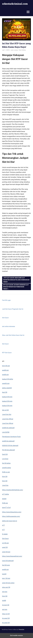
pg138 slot (5, 543)
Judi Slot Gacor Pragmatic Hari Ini (12, 309)
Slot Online (22, 50)
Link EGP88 (5, 432)
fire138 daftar (6, 463)
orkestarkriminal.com (15, 3)
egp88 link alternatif (8, 428)
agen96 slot (5, 383)
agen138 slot (6, 552)
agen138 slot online (8, 583)
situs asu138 (6, 587)
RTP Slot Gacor (7, 352)
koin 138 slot (6, 578)
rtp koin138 (5, 605)
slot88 (4, 600)
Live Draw (5, 459)
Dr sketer (5, 534)
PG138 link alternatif (8, 450)
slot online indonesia (8, 326)
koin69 (4, 574)
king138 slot (6, 366)
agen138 (5, 547)
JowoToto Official (7, 419)
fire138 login (6, 565)
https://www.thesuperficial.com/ (12, 556)
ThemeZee (21, 629)
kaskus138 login (7, 397)
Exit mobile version (16, 635)
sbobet (4, 499)
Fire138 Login (6, 300)
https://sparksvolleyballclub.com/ (12, 490)
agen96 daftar (6, 468)
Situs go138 (6, 614)
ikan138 (4, 392)
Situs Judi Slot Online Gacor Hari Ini (13, 335)
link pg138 (5, 410)
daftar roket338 (7, 388)
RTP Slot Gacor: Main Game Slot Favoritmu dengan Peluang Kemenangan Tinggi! (16, 279)
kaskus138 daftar (7, 379)
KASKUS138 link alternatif (10, 445)
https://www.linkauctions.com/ (11, 512)
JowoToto (5, 485)
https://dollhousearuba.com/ (11, 516)
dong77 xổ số (6, 507)
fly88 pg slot (6, 472)
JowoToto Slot (6, 414)
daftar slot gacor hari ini (9, 521)
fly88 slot (5, 503)
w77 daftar (5, 494)
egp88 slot (5, 370)
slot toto (4, 592)
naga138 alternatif (8, 561)
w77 (3, 525)
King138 (4, 476)
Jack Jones (14, 50)
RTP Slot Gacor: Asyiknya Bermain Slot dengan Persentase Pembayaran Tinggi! (16, 287)
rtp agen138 (6, 618)
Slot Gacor (5, 318)
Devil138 (5, 454)
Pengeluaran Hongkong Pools (11, 436)
